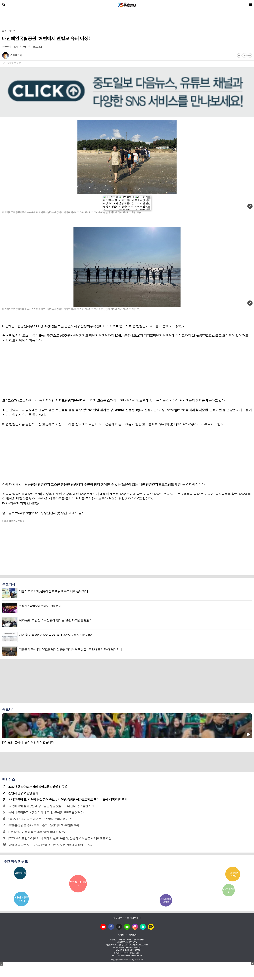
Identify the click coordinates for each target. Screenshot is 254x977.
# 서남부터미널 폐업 (166, 900)
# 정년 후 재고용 (229, 890)
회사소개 (133, 934)
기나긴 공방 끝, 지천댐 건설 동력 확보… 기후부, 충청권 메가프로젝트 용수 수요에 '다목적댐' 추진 (67, 799)
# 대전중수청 (20, 873)
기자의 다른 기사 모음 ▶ (13, 520)
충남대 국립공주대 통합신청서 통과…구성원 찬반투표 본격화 (45, 812)
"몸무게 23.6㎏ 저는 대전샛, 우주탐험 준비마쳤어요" (40, 819)
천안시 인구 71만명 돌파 (23, 793)
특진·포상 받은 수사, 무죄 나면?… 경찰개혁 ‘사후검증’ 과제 (43, 825)
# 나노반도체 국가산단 (232, 874)
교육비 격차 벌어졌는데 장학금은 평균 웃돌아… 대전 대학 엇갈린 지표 (51, 806)
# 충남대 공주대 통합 (21, 899)
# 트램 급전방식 (78, 883)
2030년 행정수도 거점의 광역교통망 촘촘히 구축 (37, 787)
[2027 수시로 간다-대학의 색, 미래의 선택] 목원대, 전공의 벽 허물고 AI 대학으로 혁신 (59, 838)
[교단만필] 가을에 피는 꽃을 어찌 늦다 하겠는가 (37, 832)
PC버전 (121, 934)
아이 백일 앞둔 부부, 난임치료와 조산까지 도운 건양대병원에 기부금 (50, 845)
